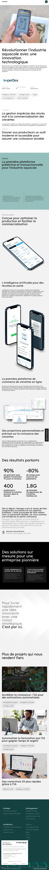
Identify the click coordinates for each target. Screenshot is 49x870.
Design (35, 94)
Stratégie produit (24, 94)
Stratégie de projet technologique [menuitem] (12, 813)
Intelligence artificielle (9, 94)
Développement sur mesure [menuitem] (33, 813)
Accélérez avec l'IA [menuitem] (8, 829)
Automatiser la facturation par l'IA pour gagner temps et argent (23, 739)
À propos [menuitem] (28, 837)
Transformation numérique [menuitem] (10, 811)
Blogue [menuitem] (27, 832)
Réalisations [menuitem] (29, 824)
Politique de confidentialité (39, 868)
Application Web (8, 789)
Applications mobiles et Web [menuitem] (33, 816)
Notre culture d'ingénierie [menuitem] (32, 829)
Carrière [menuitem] (28, 834)
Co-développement (8, 98)
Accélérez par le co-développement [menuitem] (12, 827)
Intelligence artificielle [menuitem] (31, 811)
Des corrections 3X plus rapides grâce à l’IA (21, 783)
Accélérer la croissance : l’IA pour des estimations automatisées (22, 696)
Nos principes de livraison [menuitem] (32, 827)
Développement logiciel (10, 702)
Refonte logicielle (22, 98)
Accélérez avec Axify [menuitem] (8, 832)
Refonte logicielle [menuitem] (30, 818)
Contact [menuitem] (28, 840)
